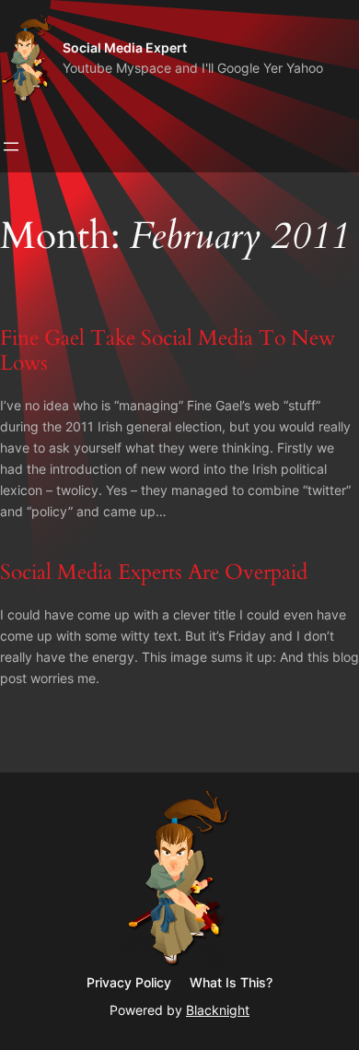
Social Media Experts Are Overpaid (153, 572)
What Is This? (231, 982)
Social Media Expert (125, 47)
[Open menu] (11, 147)
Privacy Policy (129, 982)
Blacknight (217, 1010)
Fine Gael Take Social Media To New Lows (167, 350)
